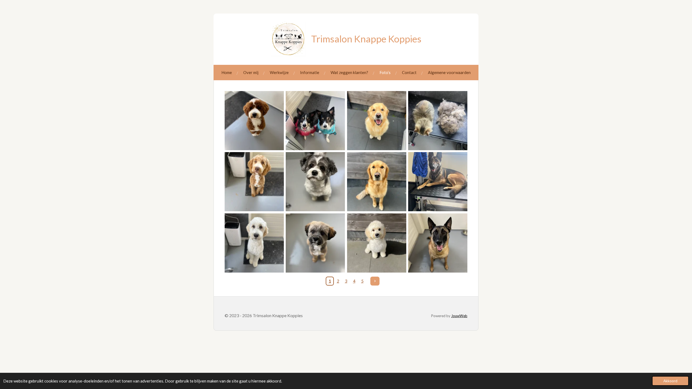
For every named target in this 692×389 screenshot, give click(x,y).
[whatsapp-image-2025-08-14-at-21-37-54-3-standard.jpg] (254, 242)
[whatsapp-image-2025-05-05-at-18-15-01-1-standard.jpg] (376, 181)
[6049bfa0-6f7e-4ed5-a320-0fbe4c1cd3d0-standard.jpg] (315, 242)
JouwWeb (459, 316)
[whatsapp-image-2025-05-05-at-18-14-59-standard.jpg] (376, 242)
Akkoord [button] (670, 381)
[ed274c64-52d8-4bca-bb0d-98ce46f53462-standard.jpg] (315, 181)
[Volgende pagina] (375, 281)
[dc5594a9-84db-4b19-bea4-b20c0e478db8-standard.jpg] (437, 181)
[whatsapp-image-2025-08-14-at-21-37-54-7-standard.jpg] (376, 120)
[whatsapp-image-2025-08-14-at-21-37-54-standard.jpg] (254, 181)
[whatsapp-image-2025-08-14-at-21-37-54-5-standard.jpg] (437, 120)
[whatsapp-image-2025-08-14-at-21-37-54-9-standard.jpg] (315, 120)
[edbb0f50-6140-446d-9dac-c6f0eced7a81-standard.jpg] (437, 242)
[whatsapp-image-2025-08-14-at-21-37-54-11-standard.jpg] (254, 120)
